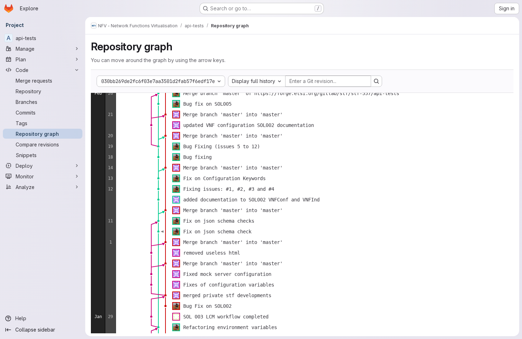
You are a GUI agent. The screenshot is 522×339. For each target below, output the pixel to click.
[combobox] (257, 81)
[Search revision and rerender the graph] (376, 81)
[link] (158, 93)
